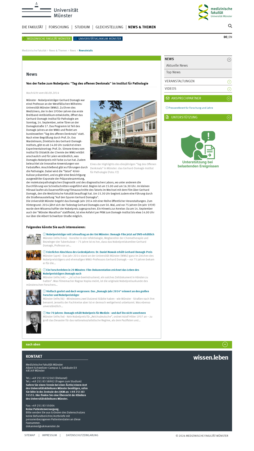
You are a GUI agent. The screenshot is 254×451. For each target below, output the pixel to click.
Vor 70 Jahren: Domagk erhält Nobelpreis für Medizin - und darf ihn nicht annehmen (96, 313)
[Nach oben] (179, 439)
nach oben (33, 344)
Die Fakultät (32, 27)
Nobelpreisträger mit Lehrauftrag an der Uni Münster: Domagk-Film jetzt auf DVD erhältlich (100, 234)
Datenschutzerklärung (82, 435)
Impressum (49, 435)
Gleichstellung (109, 27)
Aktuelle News (177, 65)
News (73, 50)
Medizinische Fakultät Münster (48, 38)
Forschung (59, 27)
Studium (82, 27)
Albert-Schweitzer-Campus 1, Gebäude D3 (51, 367)
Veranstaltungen (179, 81)
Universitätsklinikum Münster (99, 38)
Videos (170, 88)
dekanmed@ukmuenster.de (43, 426)
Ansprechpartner (186, 98)
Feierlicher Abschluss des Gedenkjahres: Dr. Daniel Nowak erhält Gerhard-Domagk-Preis (99, 252)
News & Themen (142, 27)
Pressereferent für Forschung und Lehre (191, 108)
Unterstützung (184, 117)
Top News (173, 72)
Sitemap (29, 435)
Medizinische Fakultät (34, 50)
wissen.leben (210, 358)
